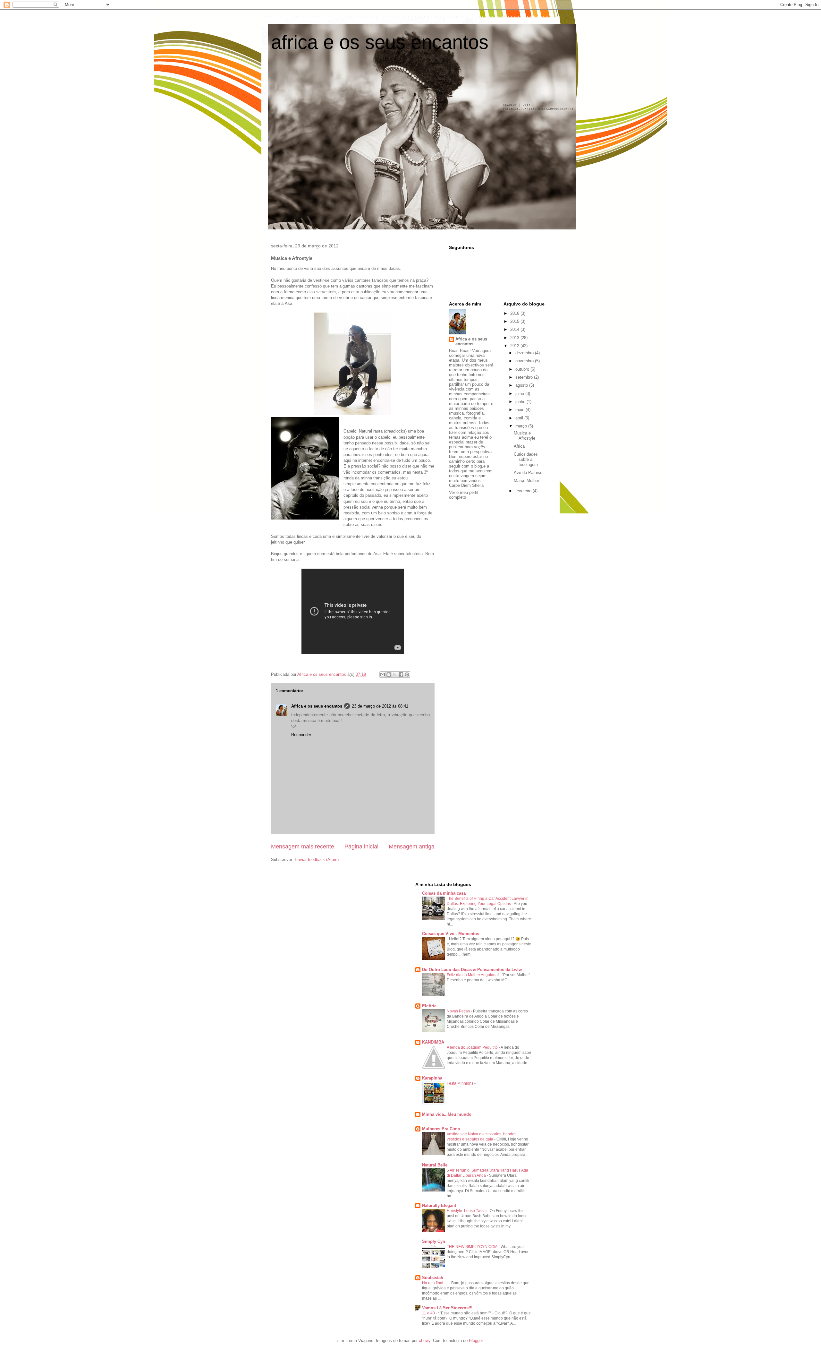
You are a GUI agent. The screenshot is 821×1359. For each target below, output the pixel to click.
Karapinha (432, 1078)
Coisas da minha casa (444, 893)
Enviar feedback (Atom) (317, 859)
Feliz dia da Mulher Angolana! (473, 975)
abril (519, 418)
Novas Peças (459, 1011)
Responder (301, 734)
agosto (522, 385)
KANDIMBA (433, 1042)
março (521, 426)
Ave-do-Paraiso (528, 472)
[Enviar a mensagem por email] (382, 674)
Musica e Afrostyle (524, 436)
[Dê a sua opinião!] (388, 674)
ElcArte (429, 1005)
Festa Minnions (460, 1083)
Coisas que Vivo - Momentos (450, 933)
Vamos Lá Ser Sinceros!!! (447, 1307)
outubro (522, 369)
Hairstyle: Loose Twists (467, 1210)
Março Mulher (526, 480)
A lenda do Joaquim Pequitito (473, 1047)
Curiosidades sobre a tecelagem (526, 459)
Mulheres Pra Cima (441, 1128)
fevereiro (524, 490)
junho (521, 401)
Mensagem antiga (412, 846)
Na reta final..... (435, 1283)
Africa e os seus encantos (316, 706)
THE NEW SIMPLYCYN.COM (472, 1246)
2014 (515, 329)
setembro (524, 377)
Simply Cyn (433, 1241)
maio (520, 409)
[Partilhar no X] (395, 674)
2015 (515, 321)
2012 (515, 345)
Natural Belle (434, 1165)
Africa (519, 446)
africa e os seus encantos (379, 42)
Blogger (476, 1340)
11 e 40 (429, 1313)
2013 (515, 337)
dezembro (525, 352)
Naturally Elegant (439, 1205)
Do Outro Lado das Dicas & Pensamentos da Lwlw (472, 969)
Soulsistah (432, 1277)
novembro (525, 360)
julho (520, 393)
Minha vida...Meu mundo (446, 1114)
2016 (515, 313)
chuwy (424, 1340)
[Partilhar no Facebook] (401, 674)
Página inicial (361, 846)
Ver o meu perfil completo (463, 495)
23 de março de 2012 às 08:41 (380, 706)
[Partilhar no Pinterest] (407, 674)
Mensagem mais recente (302, 846)
